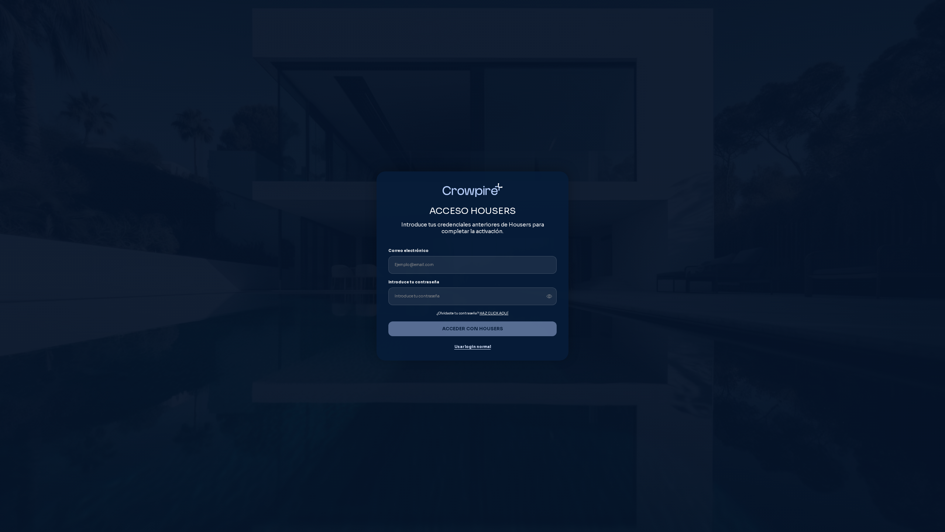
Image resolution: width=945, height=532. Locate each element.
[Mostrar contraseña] (549, 296)
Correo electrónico (408, 250)
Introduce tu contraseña (413, 282)
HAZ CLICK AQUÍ (494, 313)
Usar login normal (472, 347)
